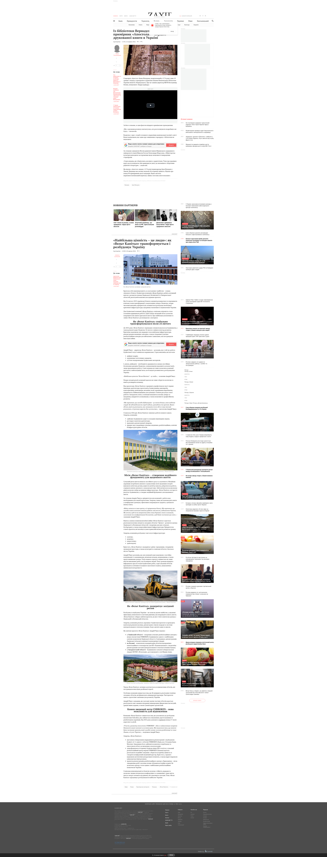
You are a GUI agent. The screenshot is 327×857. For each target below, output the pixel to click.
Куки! (165, 855)
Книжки (127, 185)
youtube (205, 15)
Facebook (192, 814)
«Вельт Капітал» (157, 293)
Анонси (167, 817)
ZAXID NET (159, 14)
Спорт (178, 25)
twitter (197, 15)
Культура (186, 25)
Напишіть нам (206, 819)
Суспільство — (117, 42)
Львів (120, 21)
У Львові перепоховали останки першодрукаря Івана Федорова (117, 109)
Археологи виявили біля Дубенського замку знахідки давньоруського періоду (117, 280)
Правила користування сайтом (207, 824)
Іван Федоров (135, 185)
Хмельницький (203, 21)
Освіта (140, 25)
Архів (166, 823)
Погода (186, 370)
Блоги (126, 16)
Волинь (156, 21)
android (208, 15)
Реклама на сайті (206, 821)
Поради (148, 25)
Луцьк (132, 787)
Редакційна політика (207, 814)
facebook (194, 15)
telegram (202, 15)
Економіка (132, 25)
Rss (191, 812)
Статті (121, 16)
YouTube (192, 817)
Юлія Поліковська (117, 54)
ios (210, 15)
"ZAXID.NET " (140, 812)
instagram (200, 15)
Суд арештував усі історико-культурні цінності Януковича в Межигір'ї (117, 79)
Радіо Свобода (143, 85)
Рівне (190, 21)
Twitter (192, 816)
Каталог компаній (187, 16)
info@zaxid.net (130, 828)
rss (213, 15)
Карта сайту (168, 825)
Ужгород (154, 787)
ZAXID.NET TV (132, 16)
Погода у (189, 371)
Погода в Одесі (189, 403)
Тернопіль (145, 21)
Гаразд (172, 31)
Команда (205, 816)
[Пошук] (212, 21)
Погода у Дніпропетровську (200, 403)
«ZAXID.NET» (124, 824)
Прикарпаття (132, 21)
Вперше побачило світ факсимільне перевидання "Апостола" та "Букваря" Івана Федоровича (117, 94)
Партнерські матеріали (142, 787)
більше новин (197, 700)
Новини (115, 16)
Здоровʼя (196, 25)
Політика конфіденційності (206, 826)
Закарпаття (168, 21)
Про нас (204, 812)
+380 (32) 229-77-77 (123, 826)
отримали (161, 720)
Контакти (205, 817)
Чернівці (180, 21)
